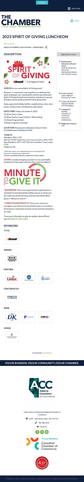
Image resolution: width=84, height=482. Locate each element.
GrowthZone (47, 353)
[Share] (46, 47)
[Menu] (74, 8)
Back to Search (9, 44)
